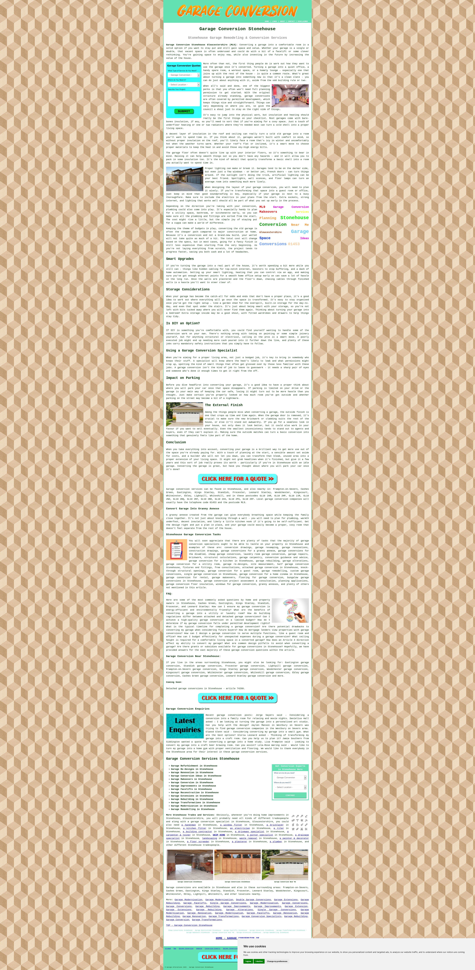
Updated (199, 948)
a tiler (279, 828)
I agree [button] (248, 961)
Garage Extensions (286, 899)
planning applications (293, 581)
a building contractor (197, 831)
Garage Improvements (236, 906)
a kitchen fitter (194, 828)
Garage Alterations (239, 910)
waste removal (248, 838)
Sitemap (168, 948)
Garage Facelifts (194, 903)
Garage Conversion (177, 920)
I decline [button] (259, 961)
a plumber (276, 841)
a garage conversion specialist (209, 821)
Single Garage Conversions (228, 903)
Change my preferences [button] (277, 961)
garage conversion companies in (247, 728)
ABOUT (282, 21)
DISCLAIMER (303, 21)
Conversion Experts (212, 948)
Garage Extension (296, 906)
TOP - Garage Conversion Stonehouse (189, 925)
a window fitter (231, 825)
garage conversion (259, 676)
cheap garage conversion (224, 554)
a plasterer (239, 841)
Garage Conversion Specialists (261, 916)
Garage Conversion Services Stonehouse (202, 759)
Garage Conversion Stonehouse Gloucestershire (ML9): (202, 45)
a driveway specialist (249, 831)
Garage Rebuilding (207, 906)
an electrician (240, 828)
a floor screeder (198, 841)
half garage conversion (293, 564)
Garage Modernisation (188, 899)
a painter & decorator (294, 838)
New (175, 948)
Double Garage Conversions (253, 899)
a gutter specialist (260, 835)
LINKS (274, 21)
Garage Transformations (224, 916)
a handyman (188, 825)
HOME (267, 21)
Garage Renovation (199, 913)
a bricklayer (275, 825)
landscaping (209, 838)
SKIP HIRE (219, 835)
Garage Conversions (295, 903)
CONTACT (291, 21)
